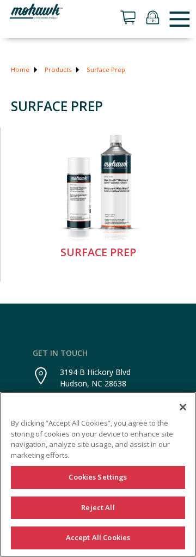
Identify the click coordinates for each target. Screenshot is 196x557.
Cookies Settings (98, 477)
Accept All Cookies (98, 537)
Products (58, 69)
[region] (98, 474)
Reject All (97, 507)
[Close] (183, 407)
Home (20, 69)
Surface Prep (106, 69)
